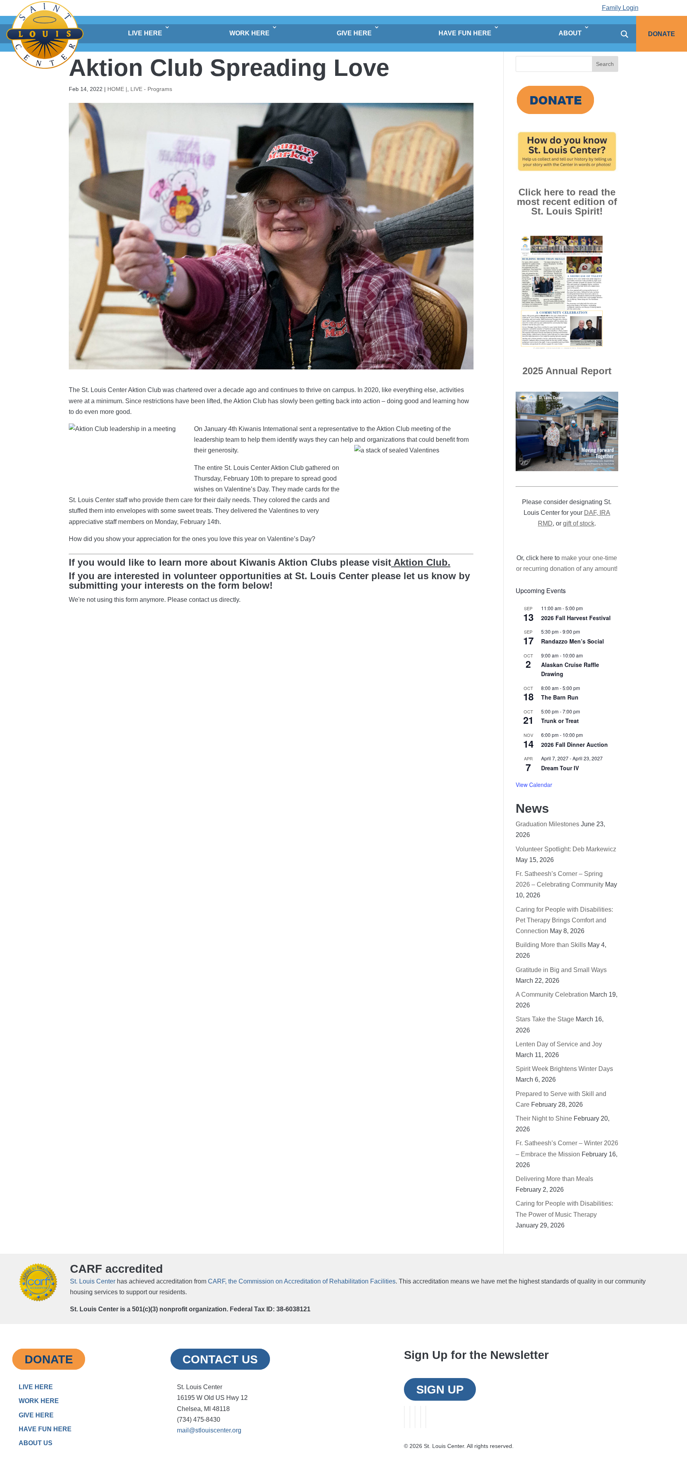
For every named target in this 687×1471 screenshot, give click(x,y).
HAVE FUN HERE (45, 1429)
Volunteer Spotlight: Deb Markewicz (566, 849)
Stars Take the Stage (545, 1019)
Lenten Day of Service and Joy (559, 1044)
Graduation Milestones (547, 824)
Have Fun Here (465, 33)
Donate (661, 34)
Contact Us (220, 1359)
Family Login (620, 8)
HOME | (117, 89)
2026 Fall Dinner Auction (574, 744)
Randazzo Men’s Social (572, 641)
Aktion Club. (420, 562)
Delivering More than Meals (554, 1178)
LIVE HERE (36, 1387)
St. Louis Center (92, 1281)
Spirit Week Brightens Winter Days (564, 1068)
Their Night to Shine (544, 1118)
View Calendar (534, 785)
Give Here (354, 33)
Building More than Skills (551, 944)
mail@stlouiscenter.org (209, 1430)
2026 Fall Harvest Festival (576, 618)
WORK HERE (39, 1401)
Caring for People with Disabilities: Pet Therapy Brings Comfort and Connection (564, 920)
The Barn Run (559, 697)
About (570, 33)
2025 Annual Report (566, 370)
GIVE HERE (36, 1415)
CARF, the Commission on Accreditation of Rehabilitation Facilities (302, 1281)
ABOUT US (35, 1443)
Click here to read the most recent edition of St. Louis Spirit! (567, 201)
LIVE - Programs (151, 89)
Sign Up (440, 1389)
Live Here (145, 33)
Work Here (249, 33)
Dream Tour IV (560, 768)
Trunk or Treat (560, 721)
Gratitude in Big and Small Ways (561, 969)
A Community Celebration (552, 994)
